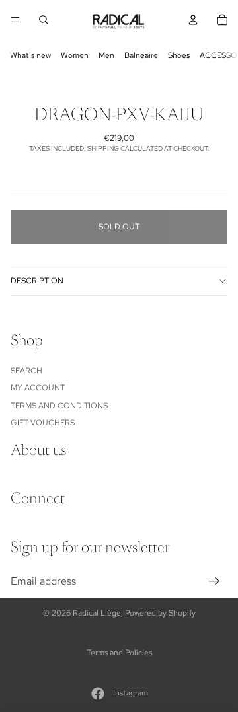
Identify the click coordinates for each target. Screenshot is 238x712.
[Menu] (15, 20)
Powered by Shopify (160, 613)
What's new (30, 55)
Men (106, 55)
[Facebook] (98, 693)
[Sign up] (214, 581)
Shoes (179, 55)
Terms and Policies (119, 652)
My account (38, 387)
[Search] (43, 19)
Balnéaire (141, 55)
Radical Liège (97, 613)
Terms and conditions (59, 405)
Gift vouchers (43, 422)
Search (26, 370)
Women (75, 55)
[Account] (193, 19)
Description (37, 280)
